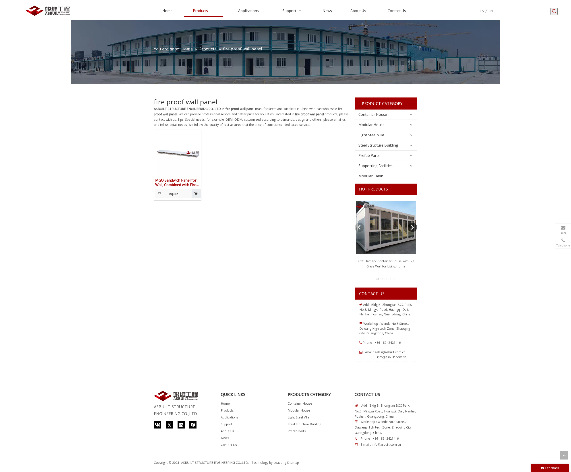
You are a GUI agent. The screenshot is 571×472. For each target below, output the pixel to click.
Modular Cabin (370, 176)
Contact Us (229, 445)
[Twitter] (169, 425)
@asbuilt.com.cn (393, 352)
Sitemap (293, 462)
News (225, 438)
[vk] (157, 425)
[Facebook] (193, 425)
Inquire (173, 194)
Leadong (279, 462)
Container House (372, 114)
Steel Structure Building (378, 145)
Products (227, 410)
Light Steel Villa (371, 134)
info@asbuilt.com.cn (386, 444)
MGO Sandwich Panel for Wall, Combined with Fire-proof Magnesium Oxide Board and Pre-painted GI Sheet (176, 182)
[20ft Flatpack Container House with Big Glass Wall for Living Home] (386, 227)
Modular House (371, 124)
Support (226, 424)
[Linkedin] (181, 425)
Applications (229, 417)
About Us (227, 431)
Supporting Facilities (375, 165)
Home (225, 403)
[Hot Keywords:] (554, 11)
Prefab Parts (369, 155)
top (564, 455)
